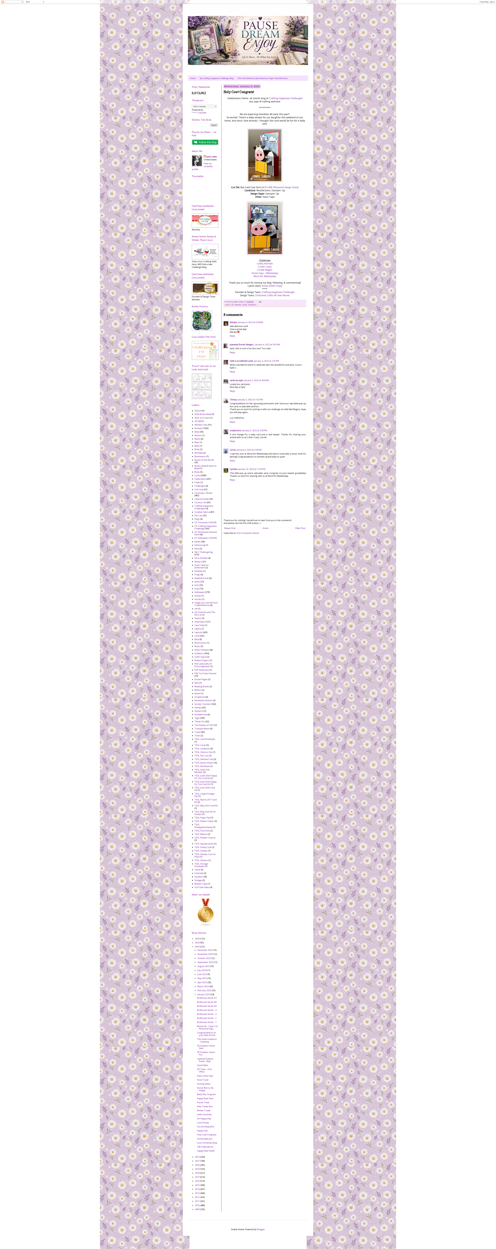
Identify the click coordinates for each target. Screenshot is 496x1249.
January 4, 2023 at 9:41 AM (267, 344)
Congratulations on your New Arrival (206, 1034)
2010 (197, 1205)
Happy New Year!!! (205, 1150)
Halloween (199, 592)
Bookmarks (200, 456)
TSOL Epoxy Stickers (204, 762)
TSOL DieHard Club (203, 759)
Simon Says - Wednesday (265, 273)
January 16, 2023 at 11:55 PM (251, 469)
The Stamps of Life (203, 725)
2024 (197, 942)
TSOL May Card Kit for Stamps (205, 813)
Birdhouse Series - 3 (206, 1014)
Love (196, 635)
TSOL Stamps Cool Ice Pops (205, 855)
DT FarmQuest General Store (205, 533)
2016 (197, 1181)
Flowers (198, 561)
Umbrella (198, 873)
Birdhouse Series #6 (207, 1002)
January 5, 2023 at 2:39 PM (254, 430)
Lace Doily (199, 625)
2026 (196, 410)
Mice (196, 639)
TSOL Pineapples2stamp (203, 825)
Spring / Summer (202, 704)
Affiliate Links (200, 424)
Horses (197, 599)
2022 (197, 1156)
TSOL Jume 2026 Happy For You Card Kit (205, 777)
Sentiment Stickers (203, 700)
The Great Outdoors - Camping (207, 1040)
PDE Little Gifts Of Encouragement (203, 665)
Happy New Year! (205, 1098)
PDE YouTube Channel (205, 673)
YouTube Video (201, 887)
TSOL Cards (200, 745)
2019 (197, 1169)
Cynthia (233, 469)
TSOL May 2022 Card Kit (206, 805)
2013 (197, 1193)
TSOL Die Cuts (201, 755)
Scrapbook (199, 697)
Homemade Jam (204, 1138)
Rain (196, 682)
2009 (197, 1209)
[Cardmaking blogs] (206, 925)
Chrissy (233, 399)
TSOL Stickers (201, 860)
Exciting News (203, 1083)
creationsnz (235, 430)
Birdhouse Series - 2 (206, 1018)
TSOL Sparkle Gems (204, 843)
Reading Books (201, 686)
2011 (197, 1201)
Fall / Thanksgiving (203, 552)
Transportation (202, 728)
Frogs (197, 574)
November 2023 (205, 954)
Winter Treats (204, 1110)
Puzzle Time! (203, 1102)
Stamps (198, 707)
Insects (197, 618)
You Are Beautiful (205, 1126)
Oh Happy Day (204, 1118)
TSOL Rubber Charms (204, 837)
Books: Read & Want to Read (205, 467)
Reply (232, 335)
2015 (197, 1185)
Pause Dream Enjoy (272, 285)
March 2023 (203, 986)
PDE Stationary (201, 670)
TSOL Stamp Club (202, 847)
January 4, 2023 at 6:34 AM (250, 322)
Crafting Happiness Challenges (285, 98)
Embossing (199, 545)
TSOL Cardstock (202, 748)
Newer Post (230, 528)
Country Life (200, 502)
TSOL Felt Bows (202, 766)
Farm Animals (200, 558)
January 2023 (204, 994)
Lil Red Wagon (264, 269)
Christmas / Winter (203, 493)
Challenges (199, 485)
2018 (197, 1173)
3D (232, 304)
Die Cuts (198, 515)
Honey (197, 595)
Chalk (197, 482)
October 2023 (204, 958)
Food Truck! (202, 1079)
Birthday (198, 452)
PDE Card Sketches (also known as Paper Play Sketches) (263, 78)
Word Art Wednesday (265, 276)
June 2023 (202, 974)
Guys (196, 588)
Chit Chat (198, 489)
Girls (196, 585)
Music (197, 646)
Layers (197, 628)
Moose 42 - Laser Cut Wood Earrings (207, 1027)
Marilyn (233, 322)
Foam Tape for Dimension (201, 566)
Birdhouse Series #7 (207, 997)
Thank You (199, 721)
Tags (196, 718)
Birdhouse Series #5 (207, 1006)
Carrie (233, 449)
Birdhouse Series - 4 (206, 1010)
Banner (198, 435)
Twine (197, 869)
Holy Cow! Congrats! (206, 1134)
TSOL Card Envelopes (204, 739)
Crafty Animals (265, 263)
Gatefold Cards (201, 578)
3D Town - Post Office (204, 1070)
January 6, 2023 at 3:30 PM (249, 449)
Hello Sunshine (204, 1114)
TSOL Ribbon (200, 834)
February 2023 (204, 990)
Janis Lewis (211, 156)
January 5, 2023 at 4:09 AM (256, 380)
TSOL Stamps (200, 850)
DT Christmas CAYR (203, 522)
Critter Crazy (265, 266)
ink (195, 608)
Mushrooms (200, 642)
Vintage (198, 880)
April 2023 (202, 982)
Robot (197, 693)
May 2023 (202, 978)
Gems (197, 581)
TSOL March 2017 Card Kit (205, 801)
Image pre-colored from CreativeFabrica (206, 604)
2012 (197, 1197)
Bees (196, 445)
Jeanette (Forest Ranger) (242, 344)
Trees (197, 735)
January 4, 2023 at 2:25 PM (266, 361)
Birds (196, 449)
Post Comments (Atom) (248, 533)
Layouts (198, 632)
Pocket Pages (200, 679)
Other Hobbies (201, 649)
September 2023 (205, 962)
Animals (238, 304)
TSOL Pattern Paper (204, 821)
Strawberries (200, 714)
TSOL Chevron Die (203, 752)
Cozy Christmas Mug (207, 1142)
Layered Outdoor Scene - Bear (205, 1060)
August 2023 (203, 966)
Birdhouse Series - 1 (206, 1022)
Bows (197, 472)
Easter (197, 541)
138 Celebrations (205, 1146)
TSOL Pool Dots (202, 830)
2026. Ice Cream (202, 417)
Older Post (300, 528)
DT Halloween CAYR (204, 538)
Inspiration (199, 621)
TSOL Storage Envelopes (201, 865)
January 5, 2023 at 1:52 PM (250, 399)
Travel (197, 732)
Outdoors (252, 304)
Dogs (197, 519)
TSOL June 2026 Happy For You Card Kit (205, 783)
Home (193, 78)
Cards (244, 304)
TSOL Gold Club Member (202, 771)
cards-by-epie (236, 380)
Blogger (261, 1229)
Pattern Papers (201, 660)
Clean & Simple (201, 499)
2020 (197, 1165)
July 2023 (202, 970)
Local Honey (203, 1122)
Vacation (198, 876)
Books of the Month (204, 460)
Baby (196, 431)
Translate (201, 112)
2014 (197, 1189)
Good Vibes (202, 1065)
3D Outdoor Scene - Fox (206, 1053)
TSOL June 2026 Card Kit (204, 789)
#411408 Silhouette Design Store (280, 187)
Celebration (200, 479)
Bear (196, 442)
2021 (197, 1160)
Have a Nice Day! (205, 1075)
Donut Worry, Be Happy (205, 1089)
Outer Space (200, 656)
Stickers (198, 711)
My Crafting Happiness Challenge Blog (217, 78)
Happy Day (202, 1130)
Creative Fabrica (202, 512)
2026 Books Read (202, 414)
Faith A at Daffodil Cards (241, 361)
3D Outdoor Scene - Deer (206, 1047)
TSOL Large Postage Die (204, 795)
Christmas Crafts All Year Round (272, 295)
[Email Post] (260, 301)
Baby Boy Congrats (206, 1094)
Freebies (198, 571)
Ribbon (197, 690)
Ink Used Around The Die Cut (204, 613)
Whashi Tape (200, 883)
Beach (197, 438)
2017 (197, 1177)
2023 (197, 946)
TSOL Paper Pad (202, 817)
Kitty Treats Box (205, 1106)
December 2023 (205, 950)
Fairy (196, 548)
